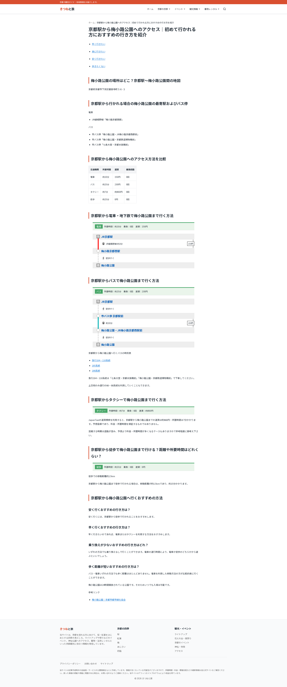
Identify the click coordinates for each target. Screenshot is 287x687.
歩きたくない (98, 66)
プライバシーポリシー (70, 663)
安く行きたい (98, 58)
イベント (179, 8)
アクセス (179, 650)
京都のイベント (182, 642)
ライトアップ (181, 634)
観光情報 (194, 8)
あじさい (121, 646)
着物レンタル (210, 8)
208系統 (96, 370)
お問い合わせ (90, 663)
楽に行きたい (98, 51)
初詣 (119, 650)
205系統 (96, 365)
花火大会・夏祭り (183, 638)
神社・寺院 (180, 646)
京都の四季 (163, 8)
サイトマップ (106, 663)
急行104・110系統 (101, 360)
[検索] (224, 9)
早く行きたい (98, 44)
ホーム (150, 8)
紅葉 (119, 638)
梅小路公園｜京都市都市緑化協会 (109, 599)
